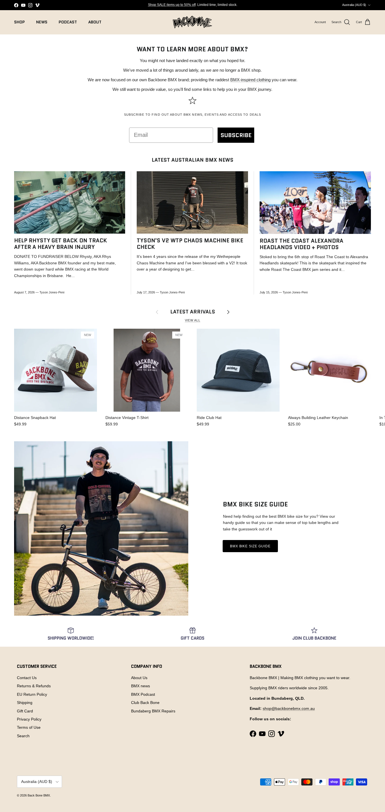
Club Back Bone (145, 702)
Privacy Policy (29, 719)
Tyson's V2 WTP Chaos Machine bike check (190, 244)
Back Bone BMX (39, 795)
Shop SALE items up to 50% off (172, 5)
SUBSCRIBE (235, 135)
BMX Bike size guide (250, 546)
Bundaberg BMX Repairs (153, 711)
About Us (139, 677)
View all (192, 320)
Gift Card (25, 711)
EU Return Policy (32, 694)
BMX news (140, 686)
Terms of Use (29, 727)
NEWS (41, 22)
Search (23, 736)
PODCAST (68, 22)
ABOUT (94, 22)
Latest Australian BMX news (192, 160)
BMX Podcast (143, 694)
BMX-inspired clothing (250, 79)
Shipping (24, 702)
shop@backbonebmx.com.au (289, 708)
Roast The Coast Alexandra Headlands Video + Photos (301, 244)
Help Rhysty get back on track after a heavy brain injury (60, 244)
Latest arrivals (192, 311)
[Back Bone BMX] (192, 22)
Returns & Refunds (34, 686)
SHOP (19, 22)
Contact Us (27, 677)
